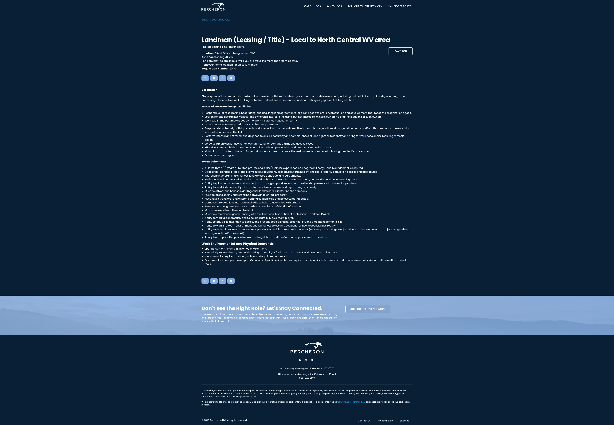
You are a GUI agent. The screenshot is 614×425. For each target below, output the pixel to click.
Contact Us (364, 420)
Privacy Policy (385, 420)
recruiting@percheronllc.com (351, 402)
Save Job (400, 51)
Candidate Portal (400, 6)
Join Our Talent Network (364, 6)
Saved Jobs (334, 6)
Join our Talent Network (367, 309)
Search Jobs (312, 6)
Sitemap (404, 420)
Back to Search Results (215, 19)
